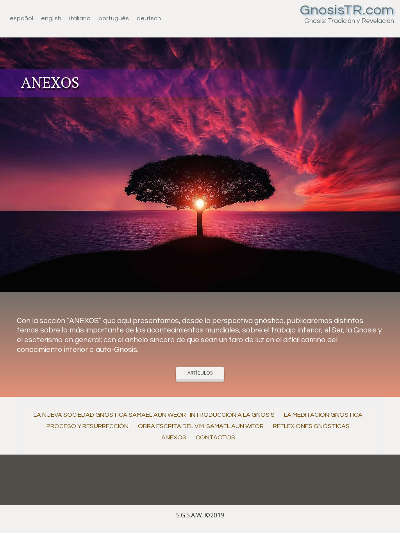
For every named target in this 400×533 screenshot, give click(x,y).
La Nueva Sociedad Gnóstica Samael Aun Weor (110, 415)
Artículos (200, 373)
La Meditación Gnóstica (323, 415)
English (51, 18)
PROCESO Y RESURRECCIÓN (87, 426)
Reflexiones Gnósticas (311, 426)
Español (21, 18)
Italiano (80, 18)
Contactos (215, 437)
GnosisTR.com (347, 10)
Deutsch (149, 18)
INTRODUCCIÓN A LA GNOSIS (232, 415)
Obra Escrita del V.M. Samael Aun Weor (201, 426)
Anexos (173, 437)
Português (113, 18)
